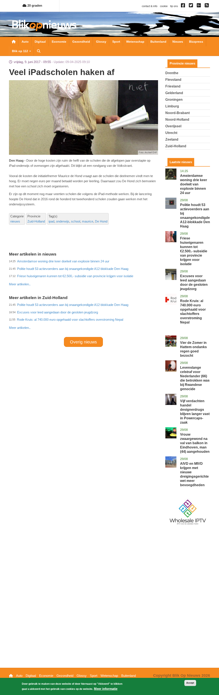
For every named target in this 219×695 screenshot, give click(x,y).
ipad (51, 221)
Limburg (172, 106)
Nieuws (177, 41)
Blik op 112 (20, 51)
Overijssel (173, 126)
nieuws (15, 221)
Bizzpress (196, 41)
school (75, 221)
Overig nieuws (83, 342)
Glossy (101, 41)
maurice (87, 221)
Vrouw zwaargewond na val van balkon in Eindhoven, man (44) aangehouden (195, 443)
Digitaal (40, 41)
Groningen (174, 99)
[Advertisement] (87, 275)
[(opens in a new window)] (184, 6)
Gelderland (174, 93)
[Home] (44, 25)
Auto (25, 41)
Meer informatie (105, 688)
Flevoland (173, 79)
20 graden (34, 5)
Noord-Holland (177, 119)
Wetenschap (135, 41)
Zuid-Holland (36, 221)
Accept (190, 682)
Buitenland (158, 41)
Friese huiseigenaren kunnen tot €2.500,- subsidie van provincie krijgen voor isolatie (193, 251)
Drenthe (171, 73)
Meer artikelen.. (20, 327)
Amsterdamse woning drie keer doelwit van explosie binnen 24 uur (193, 184)
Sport (116, 41)
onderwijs (62, 221)
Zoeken (38, 51)
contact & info (149, 6)
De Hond (101, 221)
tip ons (174, 6)
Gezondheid (81, 41)
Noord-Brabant (177, 113)
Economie (59, 41)
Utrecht (171, 133)
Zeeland (171, 139)
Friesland (173, 86)
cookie (164, 6)
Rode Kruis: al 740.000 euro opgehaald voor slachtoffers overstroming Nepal (70, 319)
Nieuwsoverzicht (13, 41)
